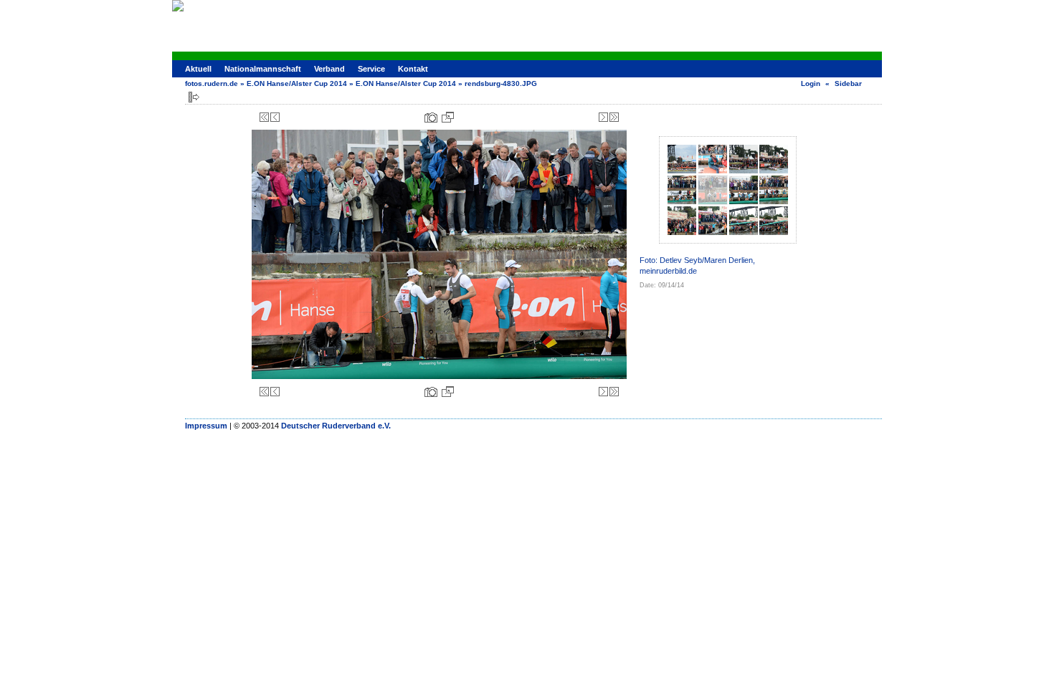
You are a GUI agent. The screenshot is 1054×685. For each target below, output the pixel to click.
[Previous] (275, 117)
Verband (329, 68)
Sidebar (848, 83)
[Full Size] (448, 117)
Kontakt (413, 68)
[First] (264, 117)
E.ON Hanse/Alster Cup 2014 (297, 83)
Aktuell (198, 68)
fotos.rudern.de (211, 83)
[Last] (614, 117)
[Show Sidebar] (194, 97)
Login (810, 83)
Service (371, 68)
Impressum (206, 425)
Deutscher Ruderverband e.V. (336, 425)
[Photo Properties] (430, 117)
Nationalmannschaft (262, 68)
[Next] (603, 117)
